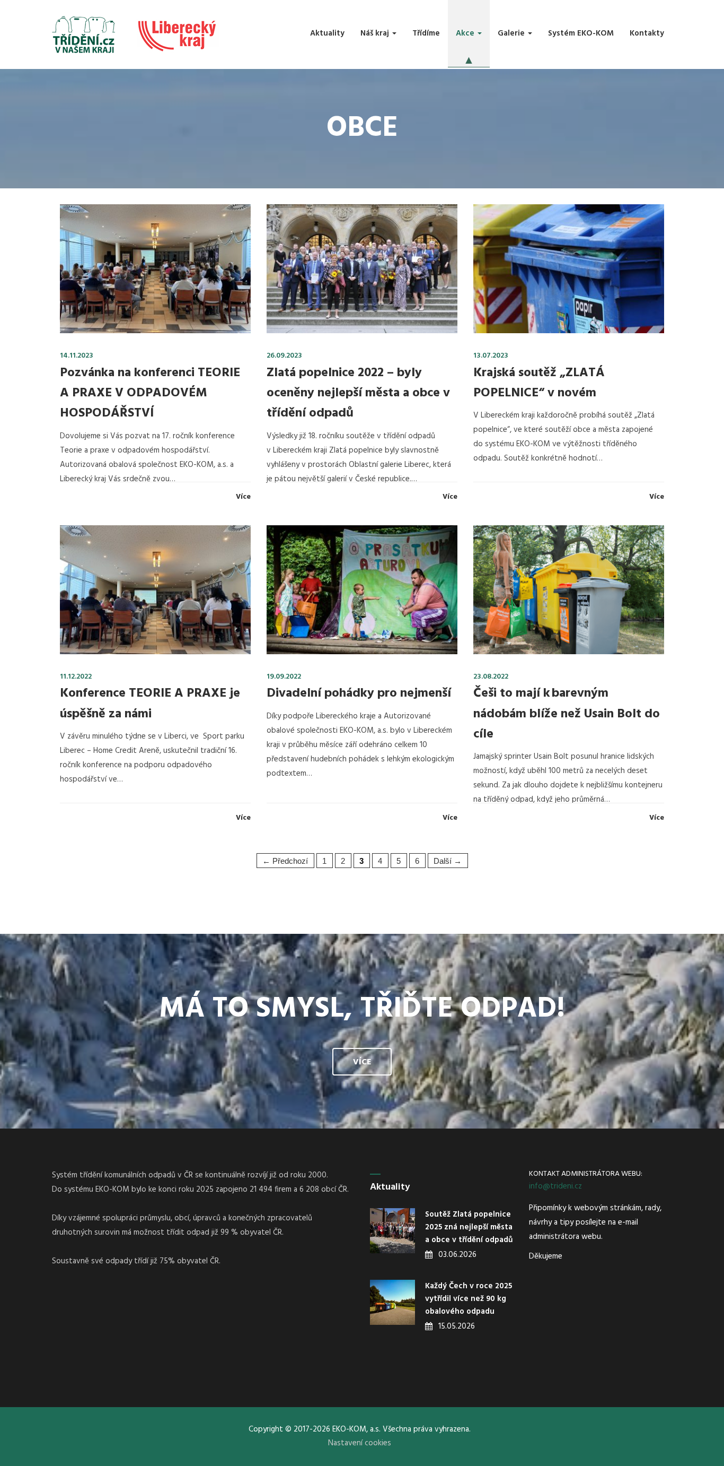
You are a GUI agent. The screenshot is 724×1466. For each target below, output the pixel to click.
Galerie (512, 33)
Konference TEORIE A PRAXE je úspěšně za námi (150, 703)
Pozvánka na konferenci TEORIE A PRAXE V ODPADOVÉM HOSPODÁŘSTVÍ (150, 393)
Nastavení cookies (359, 1443)
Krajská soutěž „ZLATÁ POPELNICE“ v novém (539, 383)
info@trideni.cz (555, 1186)
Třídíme (426, 33)
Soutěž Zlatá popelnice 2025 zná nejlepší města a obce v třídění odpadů (469, 1227)
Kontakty (647, 33)
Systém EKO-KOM (581, 33)
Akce (466, 33)
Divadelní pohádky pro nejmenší (359, 693)
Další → (448, 860)
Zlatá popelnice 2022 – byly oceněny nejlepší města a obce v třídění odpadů (358, 393)
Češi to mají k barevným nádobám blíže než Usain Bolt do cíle (566, 713)
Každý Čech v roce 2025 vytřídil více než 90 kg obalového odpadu (468, 1299)
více (362, 1062)
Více (243, 497)
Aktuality (327, 33)
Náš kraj (375, 33)
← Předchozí (285, 860)
